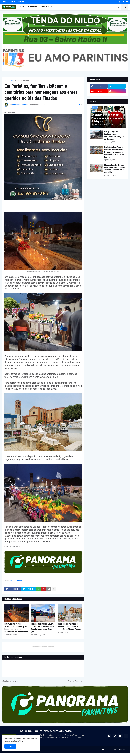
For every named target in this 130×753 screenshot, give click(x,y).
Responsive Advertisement (43, 647)
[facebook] (119, 2)
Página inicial (9, 80)
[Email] (48, 589)
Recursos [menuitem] (32, 7)
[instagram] (117, 91)
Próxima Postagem (75, 681)
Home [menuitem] (22, 7)
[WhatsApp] (38, 589)
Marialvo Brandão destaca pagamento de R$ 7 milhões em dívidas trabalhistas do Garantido (114, 168)
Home (4, 2)
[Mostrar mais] (54, 589)
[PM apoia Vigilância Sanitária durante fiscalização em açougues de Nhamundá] (96, 134)
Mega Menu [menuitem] (45, 7)
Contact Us (21, 2)
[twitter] (123, 2)
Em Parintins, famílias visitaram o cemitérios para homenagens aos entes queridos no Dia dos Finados (16, 628)
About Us (12, 2)
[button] (118, 7)
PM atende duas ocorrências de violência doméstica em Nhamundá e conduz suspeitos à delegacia (107, 116)
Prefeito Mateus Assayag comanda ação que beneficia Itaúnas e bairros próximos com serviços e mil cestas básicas (114, 152)
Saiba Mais (18, 741)
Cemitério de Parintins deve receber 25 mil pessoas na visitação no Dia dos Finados (69, 626)
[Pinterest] (43, 589)
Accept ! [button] (10, 746)
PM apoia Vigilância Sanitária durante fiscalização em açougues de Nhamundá (114, 135)
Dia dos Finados (23, 80)
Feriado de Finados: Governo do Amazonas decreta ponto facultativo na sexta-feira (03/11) (43, 628)
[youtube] (127, 2)
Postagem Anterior (10, 681)
